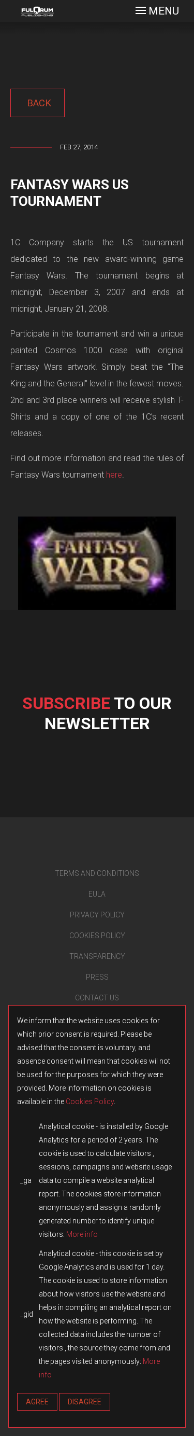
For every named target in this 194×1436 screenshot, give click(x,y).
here (114, 475)
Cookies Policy (90, 1101)
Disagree (84, 1402)
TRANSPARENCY (97, 956)
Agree (37, 1402)
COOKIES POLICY (97, 935)
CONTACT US (97, 998)
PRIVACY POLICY (97, 915)
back (37, 102)
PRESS (97, 977)
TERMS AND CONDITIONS (97, 873)
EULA (97, 894)
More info (82, 1234)
